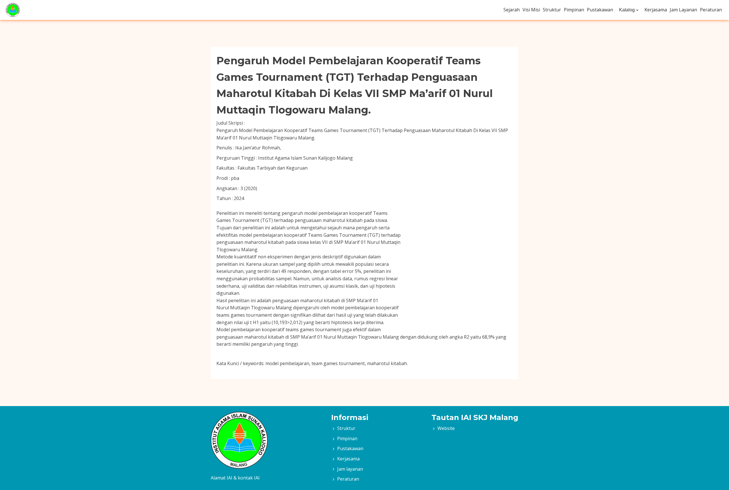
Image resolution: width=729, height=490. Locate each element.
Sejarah (511, 10)
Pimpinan (574, 10)
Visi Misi (531, 10)
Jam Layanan (683, 10)
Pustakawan (600, 10)
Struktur (552, 10)
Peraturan (711, 10)
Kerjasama (655, 10)
